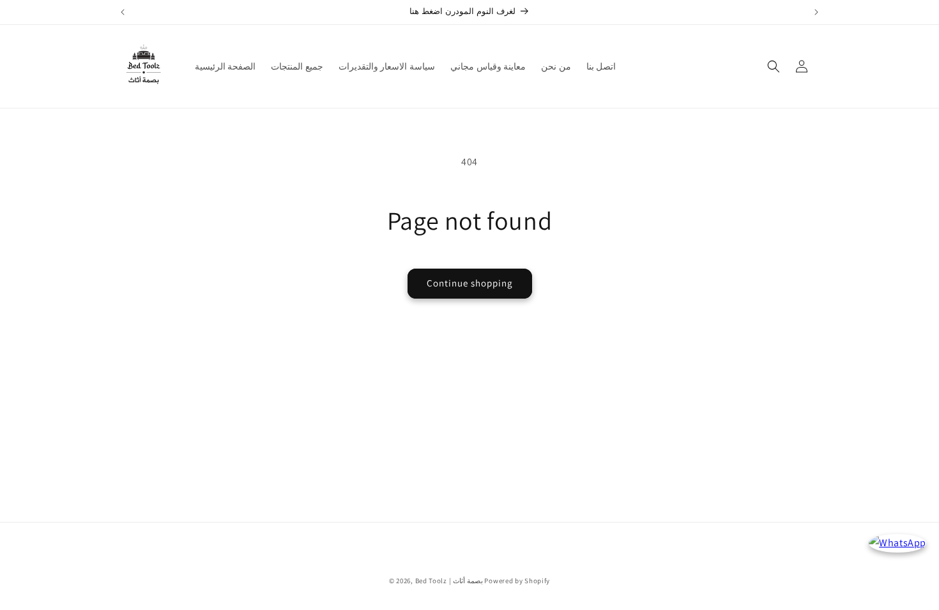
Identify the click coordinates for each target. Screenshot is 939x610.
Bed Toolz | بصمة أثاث (449, 580)
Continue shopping (470, 283)
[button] (774, 66)
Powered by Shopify (517, 580)
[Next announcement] (816, 12)
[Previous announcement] (123, 12)
